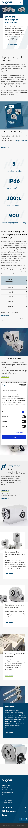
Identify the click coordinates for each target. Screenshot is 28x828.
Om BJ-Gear (7, 807)
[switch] (24, 416)
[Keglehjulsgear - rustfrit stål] (11, 490)
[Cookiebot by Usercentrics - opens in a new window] (19, 385)
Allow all (14, 437)
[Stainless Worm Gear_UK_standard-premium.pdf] (14, 148)
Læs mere (9, 573)
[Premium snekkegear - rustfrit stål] (14, 376)
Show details (19, 432)
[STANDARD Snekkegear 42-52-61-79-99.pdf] (14, 316)
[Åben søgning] (25, 2)
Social (4, 815)
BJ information (9, 811)
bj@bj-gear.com (21, 141)
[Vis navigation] (20, 2)
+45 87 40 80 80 (8, 800)
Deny (14, 442)
